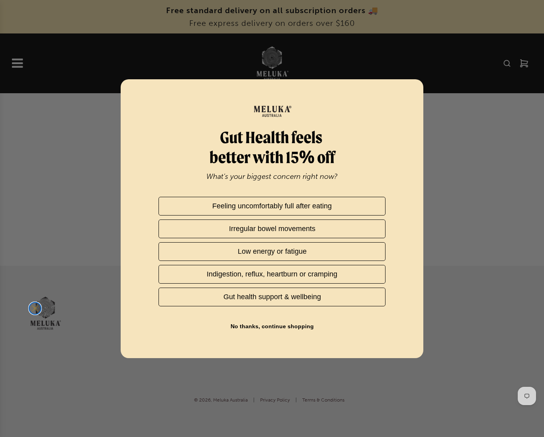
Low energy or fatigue (272, 251)
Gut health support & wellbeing (272, 296)
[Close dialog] (35, 308)
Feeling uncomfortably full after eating (272, 206)
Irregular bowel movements (272, 228)
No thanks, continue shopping (272, 326)
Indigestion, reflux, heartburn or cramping (272, 274)
